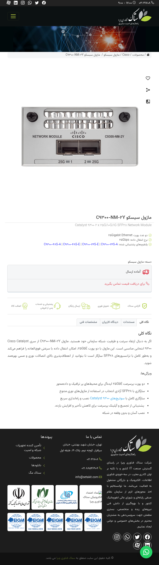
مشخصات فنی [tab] (88, 322)
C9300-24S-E (90, 245)
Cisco (125, 55)
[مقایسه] (148, 101)
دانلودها (36, 465)
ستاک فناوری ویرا (65, 558)
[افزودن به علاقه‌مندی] (148, 78)
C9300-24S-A (109, 245)
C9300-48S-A (52, 245)
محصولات (138, 55)
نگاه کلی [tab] (144, 322)
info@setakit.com (86, 477)
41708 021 (144, 3)
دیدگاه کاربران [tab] (110, 322)
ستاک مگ (35, 473)
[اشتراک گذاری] (148, 90)
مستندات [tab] (129, 322)
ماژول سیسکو (111, 55)
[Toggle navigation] (13, 16)
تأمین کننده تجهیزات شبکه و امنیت (28, 448)
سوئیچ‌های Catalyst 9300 (107, 398)
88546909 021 (90, 468)
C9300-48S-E (71, 245)
